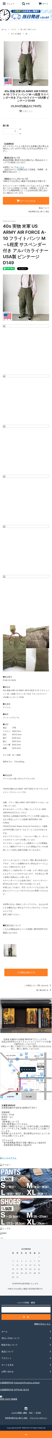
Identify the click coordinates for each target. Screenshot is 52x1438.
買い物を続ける (42, 990)
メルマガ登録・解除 (19, 1413)
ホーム (4, 29)
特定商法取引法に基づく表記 (16, 1418)
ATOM (38, 1413)
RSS (30, 1413)
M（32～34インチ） (29, 29)
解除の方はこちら (42, 1324)
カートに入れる (28, 201)
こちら (21, 167)
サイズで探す (16, 34)
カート (45, 3)
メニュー (10, 3)
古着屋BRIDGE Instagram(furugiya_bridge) (20, 1382)
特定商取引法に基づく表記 (38, 211)
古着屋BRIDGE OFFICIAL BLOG (14, 1389)
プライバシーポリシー (38, 1418)
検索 (27, 3)
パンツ (13, 29)
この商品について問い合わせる (36, 985)
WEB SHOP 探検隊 (8, 1399)
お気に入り (27, 111)
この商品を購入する (26, 972)
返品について (44, 208)
